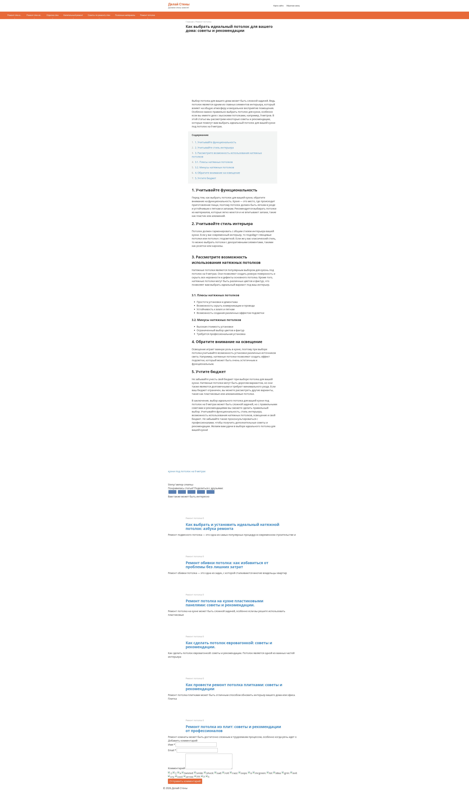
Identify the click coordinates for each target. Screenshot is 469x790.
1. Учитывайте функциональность (215, 142)
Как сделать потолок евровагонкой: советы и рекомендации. (229, 644)
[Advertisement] (234, 452)
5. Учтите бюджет (205, 178)
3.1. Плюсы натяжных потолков (214, 162)
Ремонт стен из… (34, 15)
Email (172, 750)
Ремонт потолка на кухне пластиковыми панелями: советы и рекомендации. (224, 602)
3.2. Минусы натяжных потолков (214, 167)
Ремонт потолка (147, 15)
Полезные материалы (125, 15)
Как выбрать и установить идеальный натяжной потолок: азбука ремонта (232, 526)
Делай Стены (179, 4)
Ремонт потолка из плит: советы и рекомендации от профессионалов (233, 728)
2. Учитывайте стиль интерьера (214, 147)
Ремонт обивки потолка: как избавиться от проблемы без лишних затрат (227, 564)
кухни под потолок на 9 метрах (186, 471)
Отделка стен (53, 15)
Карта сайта (278, 6)
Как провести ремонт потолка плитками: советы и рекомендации (234, 686)
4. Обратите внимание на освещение (217, 172)
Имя (171, 744)
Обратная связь (293, 6)
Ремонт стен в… (14, 15)
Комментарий (176, 768)
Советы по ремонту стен (99, 15)
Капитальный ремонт (73, 15)
